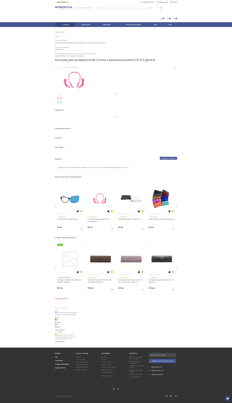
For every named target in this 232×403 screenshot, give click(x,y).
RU (161, 7)
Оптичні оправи (65, 43)
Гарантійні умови (106, 372)
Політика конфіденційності (109, 367)
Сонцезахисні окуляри (76, 43)
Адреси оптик (60, 368)
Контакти (104, 357)
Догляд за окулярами (82, 364)
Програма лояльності (107, 369)
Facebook (114, 389)
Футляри (60, 49)
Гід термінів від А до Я (135, 377)
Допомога (133, 353)
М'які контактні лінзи (89, 43)
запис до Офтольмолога (162, 361)
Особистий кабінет (62, 364)
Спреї (56, 49)
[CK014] (75, 79)
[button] (115, 93)
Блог (130, 379)
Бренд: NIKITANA (59, 56)
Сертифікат (59, 360)
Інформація (105, 353)
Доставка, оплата (106, 362)
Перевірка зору (163, 2)
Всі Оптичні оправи (79, 56)
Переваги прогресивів (135, 374)
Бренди (57, 353)
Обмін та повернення (107, 376)
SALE (56, 357)
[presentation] (55, 206)
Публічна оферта (106, 364)
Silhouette (58, 43)
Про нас (103, 359)
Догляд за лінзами (100, 43)
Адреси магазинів (148, 2)
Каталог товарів (82, 353)
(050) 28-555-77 (156, 367)
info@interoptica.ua (157, 370)
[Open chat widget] (227, 398)
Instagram (118, 389)
